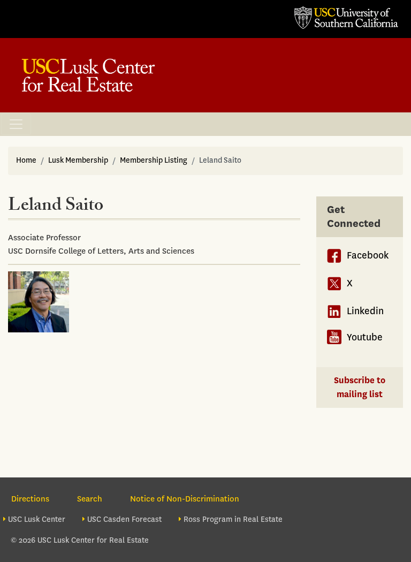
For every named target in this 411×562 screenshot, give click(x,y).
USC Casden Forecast (124, 519)
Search (89, 498)
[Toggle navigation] (16, 124)
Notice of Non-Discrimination (184, 498)
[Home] (88, 75)
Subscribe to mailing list (359, 387)
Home (26, 160)
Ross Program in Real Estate (233, 519)
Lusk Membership (78, 160)
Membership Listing (153, 160)
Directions (30, 498)
